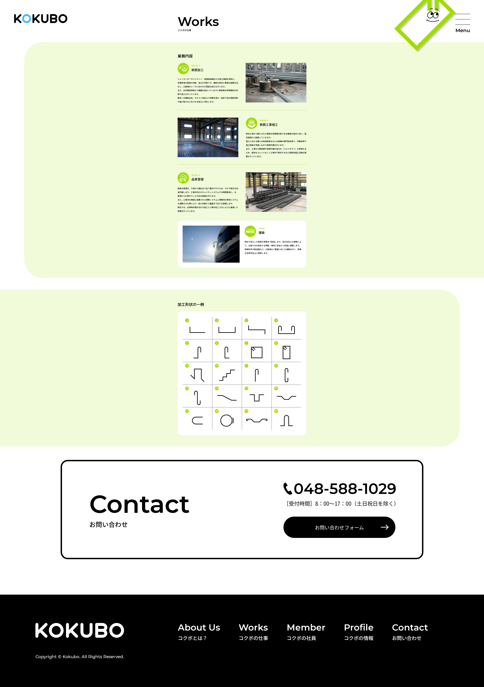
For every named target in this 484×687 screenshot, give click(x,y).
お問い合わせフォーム (339, 527)
